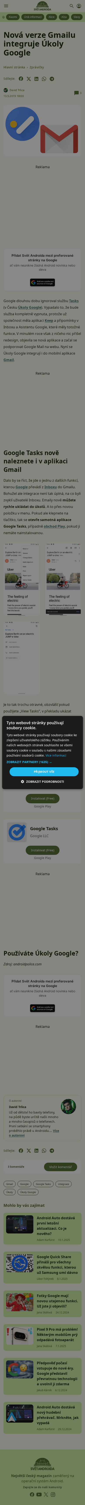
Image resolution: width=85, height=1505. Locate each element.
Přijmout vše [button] (44, 772)
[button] (43, 762)
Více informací (56, 755)
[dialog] (42, 752)
